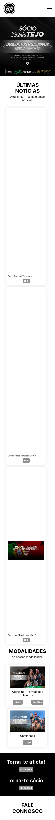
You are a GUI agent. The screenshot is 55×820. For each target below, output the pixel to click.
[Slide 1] (25, 72)
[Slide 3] (30, 72)
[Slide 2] (27, 72)
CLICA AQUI (26, 769)
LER (26, 281)
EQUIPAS (37, 702)
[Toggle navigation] (49, 8)
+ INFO (18, 702)
